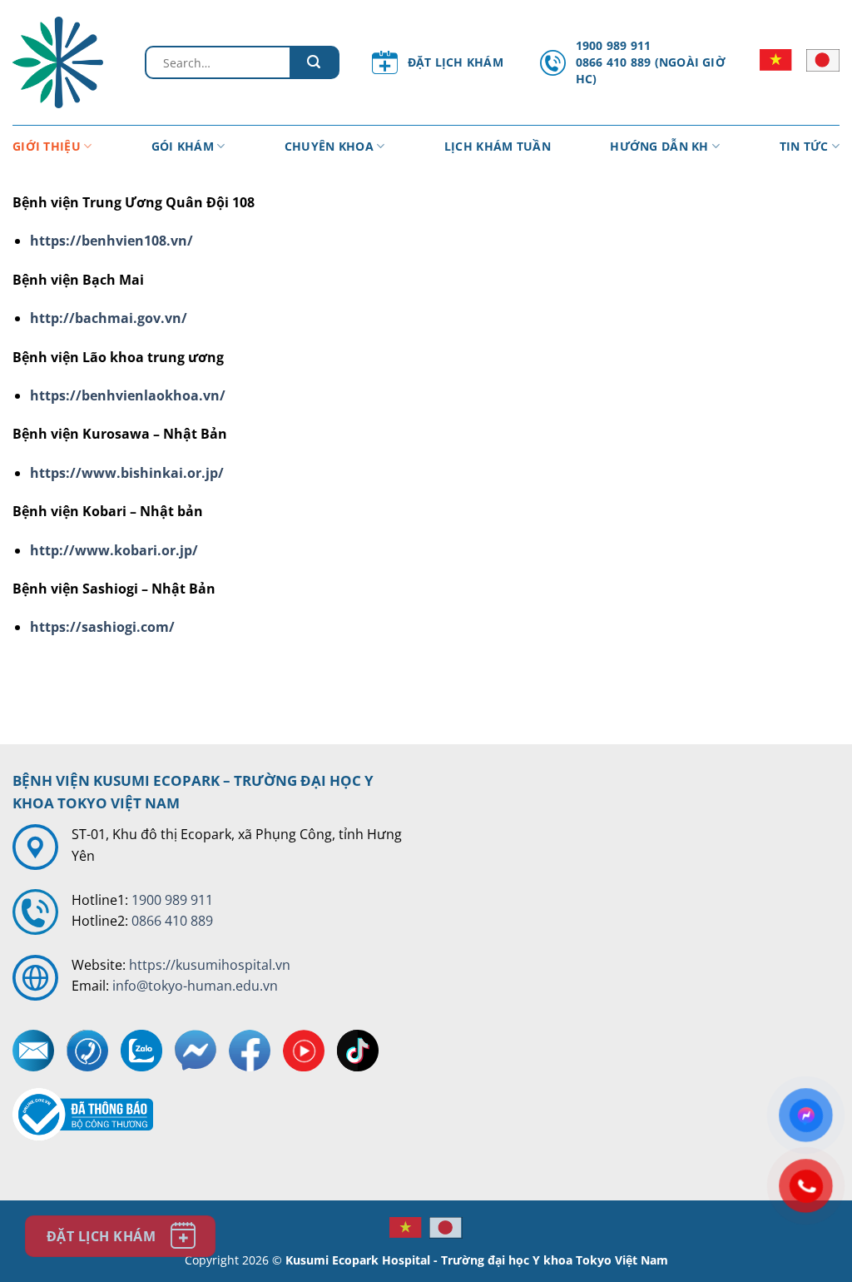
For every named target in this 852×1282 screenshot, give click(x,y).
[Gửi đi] (314, 62)
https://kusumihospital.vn (209, 965)
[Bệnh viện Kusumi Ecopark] (66, 62)
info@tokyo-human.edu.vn (195, 985)
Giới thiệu (46, 146)
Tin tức (804, 146)
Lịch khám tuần (497, 146)
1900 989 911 (172, 900)
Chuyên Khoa (329, 146)
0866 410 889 (172, 921)
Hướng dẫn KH (659, 146)
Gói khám (182, 146)
